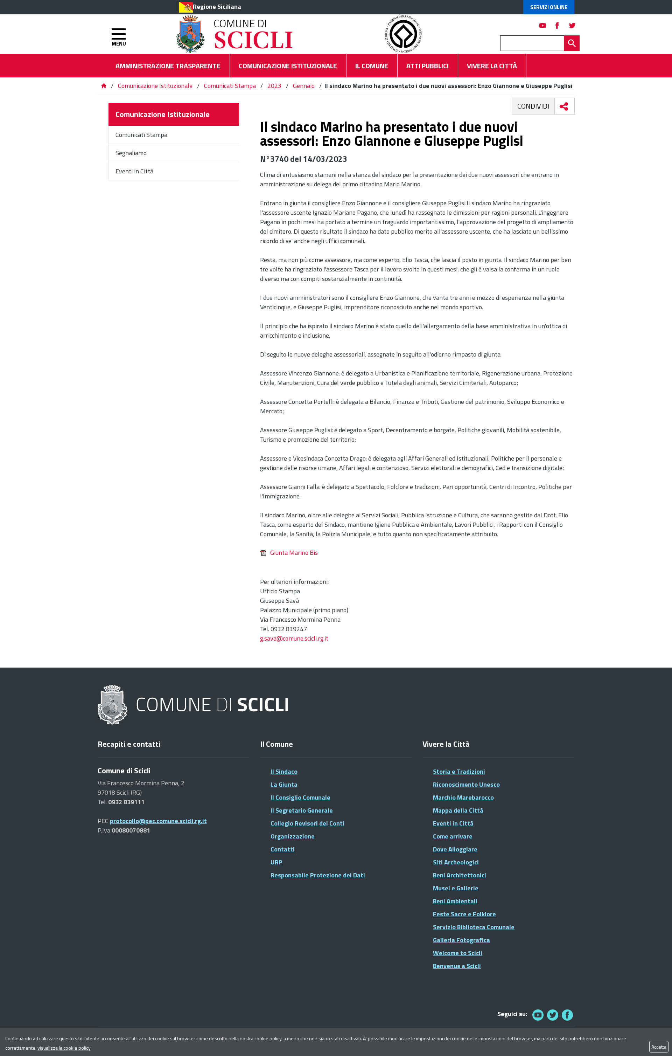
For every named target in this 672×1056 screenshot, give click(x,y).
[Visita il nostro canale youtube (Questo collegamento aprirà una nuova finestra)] (542, 25)
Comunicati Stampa (230, 85)
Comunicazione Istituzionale (155, 85)
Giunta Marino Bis (294, 552)
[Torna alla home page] (103, 85)
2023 (274, 85)
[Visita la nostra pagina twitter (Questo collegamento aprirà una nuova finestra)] (572, 25)
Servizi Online (548, 7)
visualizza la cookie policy (64, 1047)
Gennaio (304, 85)
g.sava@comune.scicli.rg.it (294, 638)
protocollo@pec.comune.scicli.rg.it (158, 821)
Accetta (658, 1046)
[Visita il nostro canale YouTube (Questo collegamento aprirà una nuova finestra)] (552, 1015)
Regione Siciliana (217, 6)
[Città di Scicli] (194, 705)
